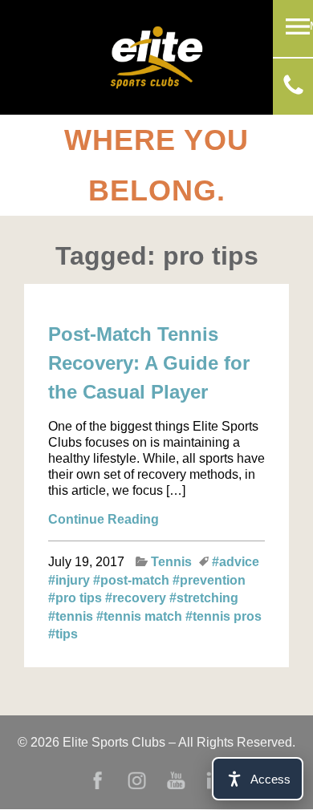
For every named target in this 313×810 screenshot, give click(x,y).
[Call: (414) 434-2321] (293, 90)
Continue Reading (103, 519)
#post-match (133, 580)
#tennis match (140, 616)
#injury (70, 580)
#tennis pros (223, 616)
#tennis (72, 616)
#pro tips (76, 598)
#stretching (203, 598)
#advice (235, 562)
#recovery (137, 598)
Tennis (171, 562)
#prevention (209, 580)
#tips (63, 634)
